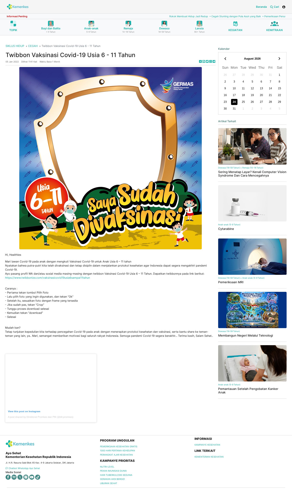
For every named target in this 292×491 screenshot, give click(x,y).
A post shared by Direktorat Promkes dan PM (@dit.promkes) (40, 417)
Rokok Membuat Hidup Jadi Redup (165, 16)
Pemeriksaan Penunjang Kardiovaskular (263, 16)
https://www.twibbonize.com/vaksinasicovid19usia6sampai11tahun (47, 277)
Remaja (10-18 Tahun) (252, 167)
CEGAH (33, 46)
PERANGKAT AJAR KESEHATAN (116, 454)
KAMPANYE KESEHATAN (207, 444)
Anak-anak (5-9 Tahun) (229, 224)
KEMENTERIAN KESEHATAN (209, 456)
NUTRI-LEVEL (107, 466)
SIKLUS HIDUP (15, 46)
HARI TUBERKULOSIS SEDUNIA (116, 475)
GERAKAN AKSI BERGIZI (112, 479)
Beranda (261, 6)
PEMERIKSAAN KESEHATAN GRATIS (118, 446)
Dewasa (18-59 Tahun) (229, 167)
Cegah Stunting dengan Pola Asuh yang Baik (213, 16)
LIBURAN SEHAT (108, 483)
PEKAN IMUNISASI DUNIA (113, 470)
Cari (276, 6)
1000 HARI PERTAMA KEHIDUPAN (117, 450)
